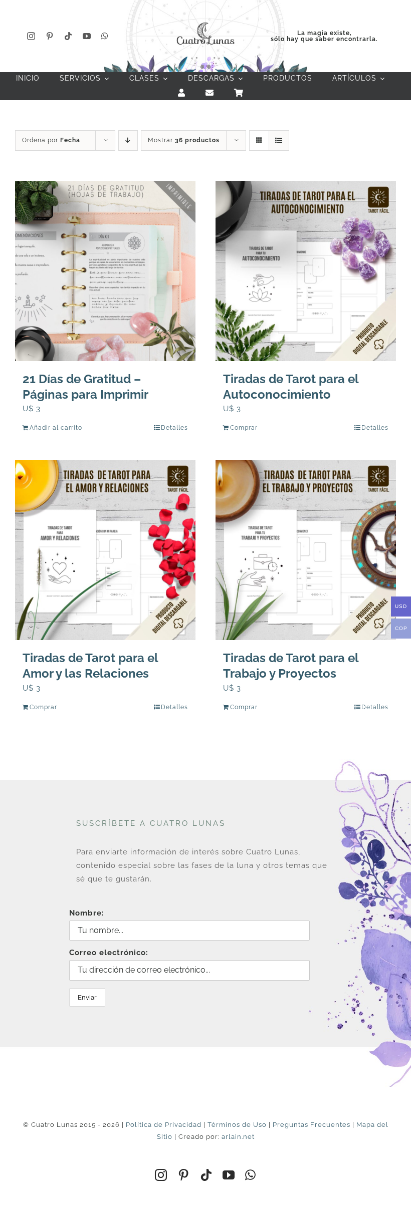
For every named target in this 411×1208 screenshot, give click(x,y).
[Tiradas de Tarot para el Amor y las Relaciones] (105, 550)
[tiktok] (68, 36)
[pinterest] (50, 36)
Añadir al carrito (56, 427)
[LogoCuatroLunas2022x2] (205, 21)
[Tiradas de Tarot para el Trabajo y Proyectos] (306, 550)
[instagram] (31, 36)
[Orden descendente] (128, 140)
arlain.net (238, 1136)
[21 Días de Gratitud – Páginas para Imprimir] (105, 271)
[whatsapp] (105, 36)
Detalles (174, 427)
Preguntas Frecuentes (311, 1124)
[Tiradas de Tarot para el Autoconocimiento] (306, 271)
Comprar (244, 427)
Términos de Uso (237, 1124)
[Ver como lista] (279, 140)
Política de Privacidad (163, 1124)
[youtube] (87, 36)
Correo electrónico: (108, 952)
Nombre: (86, 913)
